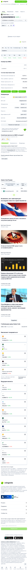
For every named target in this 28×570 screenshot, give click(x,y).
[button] (23, 101)
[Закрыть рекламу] (25, 344)
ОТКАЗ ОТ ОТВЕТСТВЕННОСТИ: (8, 541)
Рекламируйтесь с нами (7, 131)
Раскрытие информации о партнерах (8, 181)
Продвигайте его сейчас (22, 377)
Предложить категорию (21, 121)
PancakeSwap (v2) (11, 150)
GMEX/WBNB (24, 191)
